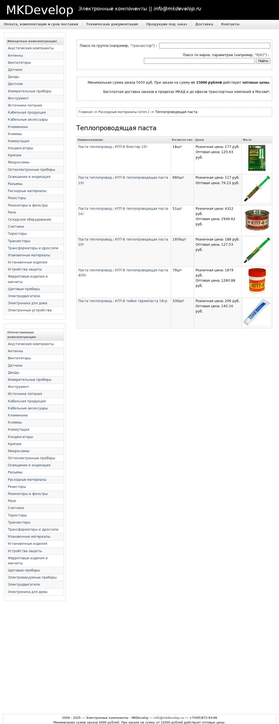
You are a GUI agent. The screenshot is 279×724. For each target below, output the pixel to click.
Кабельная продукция (27, 112)
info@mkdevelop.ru (169, 718)
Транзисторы (19, 241)
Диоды (13, 77)
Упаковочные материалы (29, 255)
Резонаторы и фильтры (28, 205)
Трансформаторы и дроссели (33, 248)
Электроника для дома (27, 303)
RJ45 (260, 55)
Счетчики (16, 227)
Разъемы (15, 184)
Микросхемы (18, 162)
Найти (263, 61)
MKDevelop (40, 10)
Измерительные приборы (29, 91)
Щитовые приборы (24, 289)
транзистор (142, 46)
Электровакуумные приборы (32, 577)
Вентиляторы (19, 63)
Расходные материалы (27, 191)
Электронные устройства (29, 310)
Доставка (204, 24)
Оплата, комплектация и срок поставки (41, 24)
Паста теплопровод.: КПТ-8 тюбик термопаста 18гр (122, 301)
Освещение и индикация (29, 177)
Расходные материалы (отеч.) (123, 112)
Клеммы (15, 134)
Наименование (90, 140)
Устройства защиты (25, 269)
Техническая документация (112, 24)
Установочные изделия (27, 262)
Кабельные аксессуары (28, 119)
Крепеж (15, 155)
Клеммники (18, 127)
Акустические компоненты (31, 48)
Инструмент (18, 98)
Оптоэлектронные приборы (31, 170)
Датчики (15, 70)
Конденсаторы (20, 148)
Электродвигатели (24, 296)
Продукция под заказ (166, 24)
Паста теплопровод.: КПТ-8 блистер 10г (112, 147)
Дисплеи (15, 84)
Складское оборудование (29, 219)
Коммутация (18, 141)
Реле (12, 212)
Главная (85, 112)
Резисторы (17, 198)
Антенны (15, 55)
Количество (182, 140)
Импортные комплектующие (32, 41)
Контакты (230, 24)
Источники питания (25, 105)
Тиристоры (17, 234)
